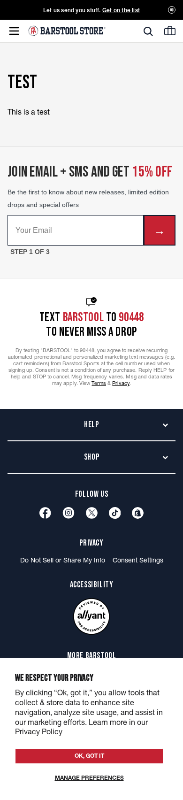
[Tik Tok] (115, 513)
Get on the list (121, 10)
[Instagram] (68, 513)
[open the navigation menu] (14, 31)
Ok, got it (89, 755)
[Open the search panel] (148, 31)
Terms (99, 383)
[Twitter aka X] (92, 513)
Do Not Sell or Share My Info (62, 560)
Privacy (121, 383)
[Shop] (138, 513)
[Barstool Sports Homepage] (67, 31)
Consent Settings (138, 560)
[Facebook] (45, 513)
